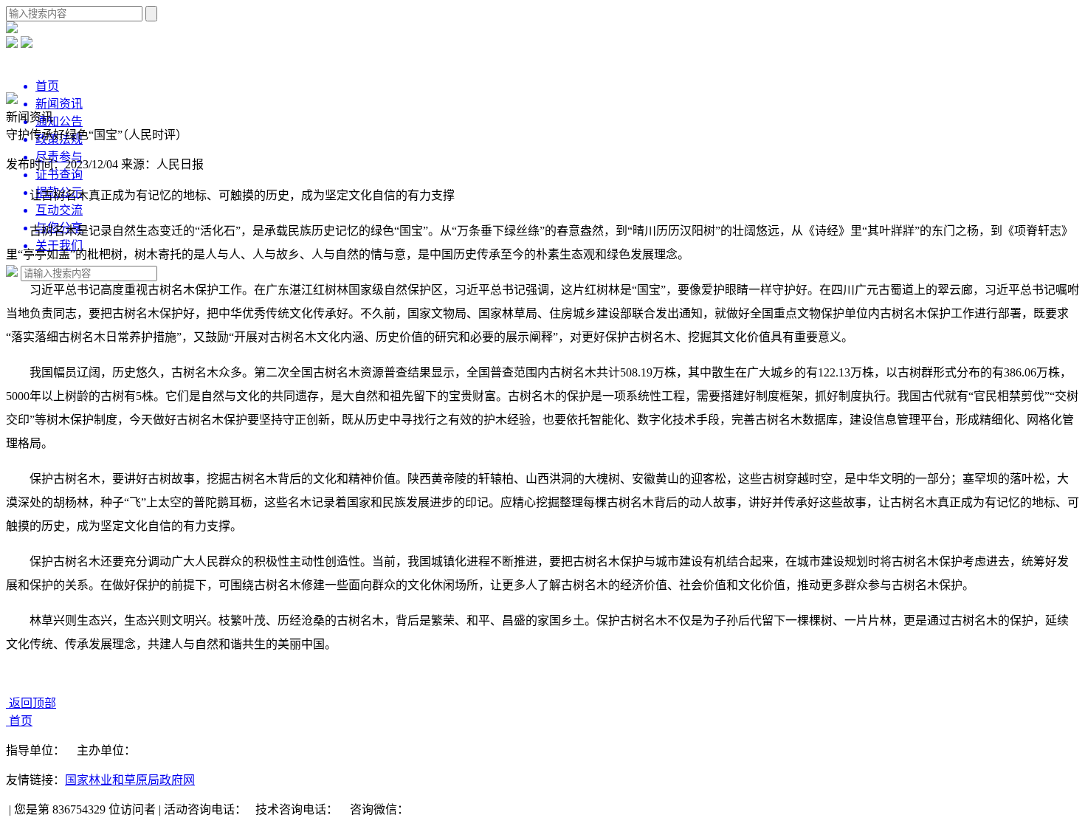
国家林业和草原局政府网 (130, 780)
